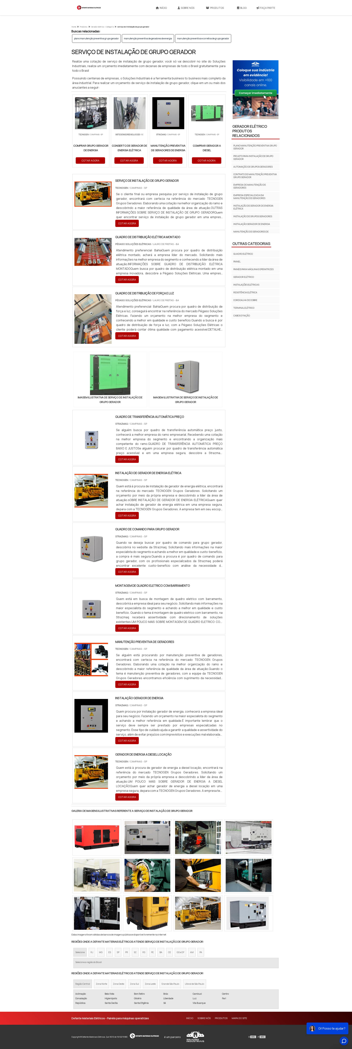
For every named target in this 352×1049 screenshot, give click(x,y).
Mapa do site (239, 1018)
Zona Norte (101, 983)
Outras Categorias (251, 243)
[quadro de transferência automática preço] (91, 449)
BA (161, 952)
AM (192, 952)
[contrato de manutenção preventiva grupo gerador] (198, 837)
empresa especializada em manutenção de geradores (249, 197)
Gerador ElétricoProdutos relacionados (249, 131)
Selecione (80, 952)
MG (100, 952)
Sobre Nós (187, 8)
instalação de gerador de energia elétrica (253, 207)
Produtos (217, 8)
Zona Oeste (118, 983)
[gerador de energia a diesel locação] (91, 786)
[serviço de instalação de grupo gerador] (110, 375)
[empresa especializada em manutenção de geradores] (249, 837)
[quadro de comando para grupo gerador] (91, 561)
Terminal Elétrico (243, 307)
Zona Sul (134, 983)
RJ (92, 952)
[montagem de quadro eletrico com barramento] (91, 618)
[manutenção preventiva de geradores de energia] (97, 913)
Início (163, 8)
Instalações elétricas (246, 284)
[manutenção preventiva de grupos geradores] (147, 837)
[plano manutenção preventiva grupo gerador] (249, 913)
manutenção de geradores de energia (251, 233)
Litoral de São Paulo (194, 983)
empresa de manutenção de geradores (249, 186)
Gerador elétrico (243, 277)
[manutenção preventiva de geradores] (91, 674)
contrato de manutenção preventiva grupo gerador (255, 176)
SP (118, 952)
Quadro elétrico (243, 253)
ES (109, 952)
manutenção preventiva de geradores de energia (148, 38)
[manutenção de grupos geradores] (198, 875)
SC (135, 952)
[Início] (89, 8)
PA (200, 952)
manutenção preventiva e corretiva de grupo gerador (203, 38)
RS (143, 952)
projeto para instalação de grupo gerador (253, 158)
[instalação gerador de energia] (91, 730)
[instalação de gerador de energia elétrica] (91, 505)
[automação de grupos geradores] (97, 875)
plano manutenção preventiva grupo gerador (96, 38)
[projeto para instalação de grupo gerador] (97, 837)
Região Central (82, 983)
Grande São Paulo (170, 983)
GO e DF (180, 952)
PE (152, 952)
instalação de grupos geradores (252, 216)
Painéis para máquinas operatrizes (253, 269)
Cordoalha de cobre (245, 300)
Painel (237, 261)
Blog (243, 8)
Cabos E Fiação (241, 315)
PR (126, 952)
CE (169, 952)
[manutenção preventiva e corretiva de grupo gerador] (249, 875)
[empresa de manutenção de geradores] (198, 913)
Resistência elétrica (245, 292)
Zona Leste (150, 983)
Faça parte (267, 8)
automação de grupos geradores (253, 166)
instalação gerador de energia (251, 224)
